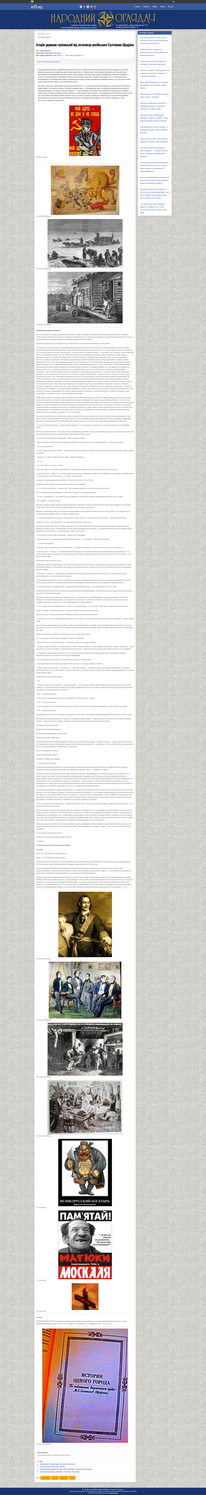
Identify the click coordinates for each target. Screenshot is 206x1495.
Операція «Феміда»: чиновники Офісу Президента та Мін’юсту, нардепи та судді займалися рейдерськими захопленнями (154, 118)
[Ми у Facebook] (84, 6)
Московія (64, 1478)
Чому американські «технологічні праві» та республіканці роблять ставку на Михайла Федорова (154, 130)
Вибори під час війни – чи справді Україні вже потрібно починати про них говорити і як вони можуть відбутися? (155, 73)
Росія (72, 1478)
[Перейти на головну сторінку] (103, 19)
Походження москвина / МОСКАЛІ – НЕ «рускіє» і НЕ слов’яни (60, 1472)
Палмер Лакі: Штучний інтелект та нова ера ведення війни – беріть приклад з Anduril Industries (154, 85)
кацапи (55, 1478)
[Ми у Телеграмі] (81, 6)
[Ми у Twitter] (88, 6)
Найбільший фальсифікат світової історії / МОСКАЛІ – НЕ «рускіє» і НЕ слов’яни (66, 1469)
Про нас (170, 7)
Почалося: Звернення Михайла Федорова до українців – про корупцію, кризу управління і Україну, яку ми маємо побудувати (154, 180)
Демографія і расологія (53, 53)
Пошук (162, 7)
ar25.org (36, 6)
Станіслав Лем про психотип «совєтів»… (53, 1466)
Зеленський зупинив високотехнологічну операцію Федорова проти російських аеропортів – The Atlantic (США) (153, 106)
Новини (137, 7)
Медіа (155, 7)
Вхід (173, 1)
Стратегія (146, 7)
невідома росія (45, 51)
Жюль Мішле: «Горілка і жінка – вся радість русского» (57, 1464)
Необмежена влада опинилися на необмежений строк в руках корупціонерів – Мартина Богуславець (154, 52)
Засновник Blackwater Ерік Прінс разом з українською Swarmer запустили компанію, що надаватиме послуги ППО (154, 40)
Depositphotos (114, 1493)
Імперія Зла (45, 1478)
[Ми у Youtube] (91, 6)
